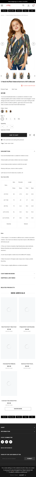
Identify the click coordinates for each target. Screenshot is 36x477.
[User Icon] (28, 5)
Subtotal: (3, 130)
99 (4, 140)
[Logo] (8, 5)
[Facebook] (2, 441)
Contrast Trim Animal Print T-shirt (9, 401)
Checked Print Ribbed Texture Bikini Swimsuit (9, 364)
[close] (34, 1)
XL (14, 119)
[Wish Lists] (30, 135)
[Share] (33, 135)
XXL (19, 119)
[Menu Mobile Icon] (2, 5)
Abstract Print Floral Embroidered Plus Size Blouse (27, 364)
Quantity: (3, 123)
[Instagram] (6, 441)
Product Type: (4, 89)
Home (2, 15)
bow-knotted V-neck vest (9, 327)
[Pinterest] (10, 441)
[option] (18, 44)
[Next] (33, 43)
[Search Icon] (23, 5)
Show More (18, 409)
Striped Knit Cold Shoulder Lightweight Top (27, 327)
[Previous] (2, 43)
